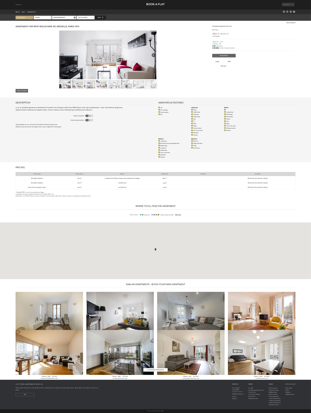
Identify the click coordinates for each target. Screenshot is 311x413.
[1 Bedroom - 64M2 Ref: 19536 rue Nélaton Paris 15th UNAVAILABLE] (261, 348)
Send (99, 17)
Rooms (37, 17)
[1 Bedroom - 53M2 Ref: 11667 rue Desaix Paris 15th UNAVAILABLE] (49, 310)
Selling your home (253, 398)
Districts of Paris (273, 394)
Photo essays (288, 388)
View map (223, 66)
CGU (162, 411)
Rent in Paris (251, 396)
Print (229, 61)
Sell (23, 12)
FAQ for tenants (273, 388)
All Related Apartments (155, 370)
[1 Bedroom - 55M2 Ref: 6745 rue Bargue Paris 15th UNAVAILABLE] (261, 310)
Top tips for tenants (274, 404)
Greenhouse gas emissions (77, 120)
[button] (154, 55)
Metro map (178, 215)
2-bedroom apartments (275, 400)
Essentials (288, 392)
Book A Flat (155, 5)
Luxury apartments (274, 396)
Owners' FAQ (252, 392)
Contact (234, 396)
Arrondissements (59, 17)
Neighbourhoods (273, 392)
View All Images (22, 91)
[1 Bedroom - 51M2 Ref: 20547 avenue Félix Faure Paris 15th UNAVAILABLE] (191, 348)
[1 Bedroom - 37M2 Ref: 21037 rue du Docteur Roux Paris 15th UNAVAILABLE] (120, 310)
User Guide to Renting (254, 394)
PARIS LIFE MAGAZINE (290, 384)
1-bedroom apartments (274, 398)
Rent (17, 12)
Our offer (250, 388)
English (18, 5)
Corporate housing (273, 390)
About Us (234, 398)
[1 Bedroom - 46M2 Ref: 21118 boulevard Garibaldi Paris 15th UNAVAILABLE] (49, 348)
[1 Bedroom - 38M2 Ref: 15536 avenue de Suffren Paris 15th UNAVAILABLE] (191, 310)
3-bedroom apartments (275, 402)
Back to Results (290, 23)
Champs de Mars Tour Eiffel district (69, 107)
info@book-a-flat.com (238, 394)
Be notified (224, 56)
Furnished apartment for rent (256, 390)
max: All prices (82, 17)
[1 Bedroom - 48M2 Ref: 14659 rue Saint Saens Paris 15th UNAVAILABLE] (120, 348)
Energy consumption (78, 116)
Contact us (31, 12)
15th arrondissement (92, 107)
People (287, 390)
